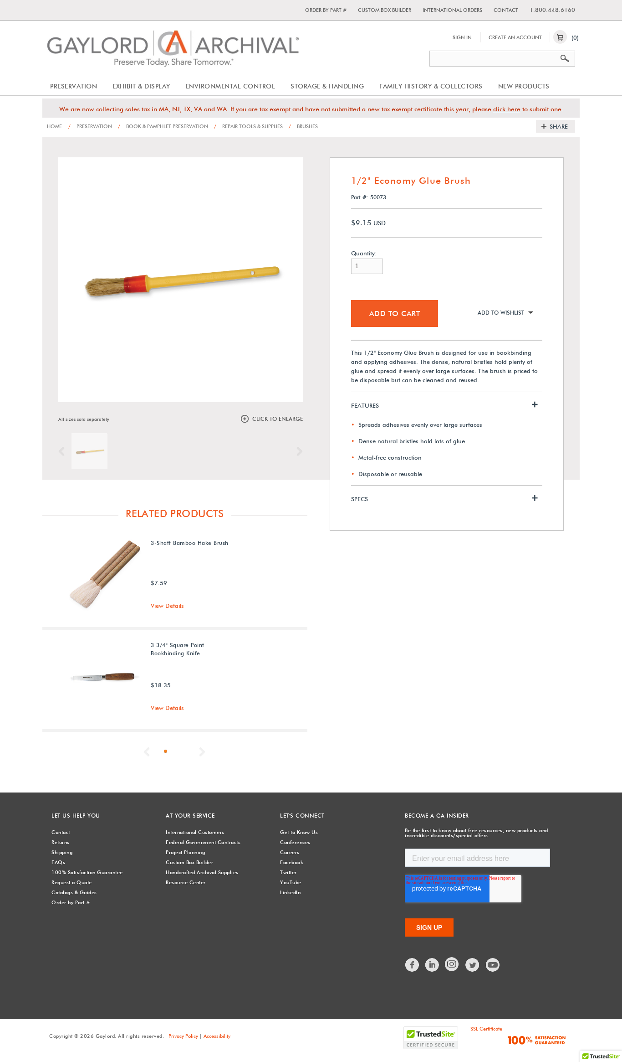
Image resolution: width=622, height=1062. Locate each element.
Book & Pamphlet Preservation (163, 126)
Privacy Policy (183, 1036)
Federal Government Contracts (203, 842)
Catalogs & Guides (74, 892)
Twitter (288, 872)
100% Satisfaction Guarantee (87, 872)
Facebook (291, 862)
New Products (524, 86)
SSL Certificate (486, 1029)
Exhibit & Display (141, 86)
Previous (63, 451)
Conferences (295, 842)
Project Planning (185, 852)
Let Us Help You (75, 815)
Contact (506, 10)
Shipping (61, 852)
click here (506, 109)
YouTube (290, 882)
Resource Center (186, 882)
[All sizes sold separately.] (89, 451)
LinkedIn (290, 892)
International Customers (195, 832)
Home (54, 126)
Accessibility (217, 1036)
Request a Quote (71, 882)
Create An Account (515, 37)
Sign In (462, 37)
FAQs (58, 862)
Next (297, 451)
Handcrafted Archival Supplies (202, 872)
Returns (60, 842)
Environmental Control (230, 86)
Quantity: (364, 253)
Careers (290, 852)
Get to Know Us (299, 832)
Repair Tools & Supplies (248, 126)
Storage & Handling (327, 86)
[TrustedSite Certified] (430, 1037)
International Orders (452, 10)
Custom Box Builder (384, 10)
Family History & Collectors (431, 86)
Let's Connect (302, 815)
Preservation (73, 86)
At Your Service (190, 815)
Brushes (303, 126)
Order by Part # (326, 10)
